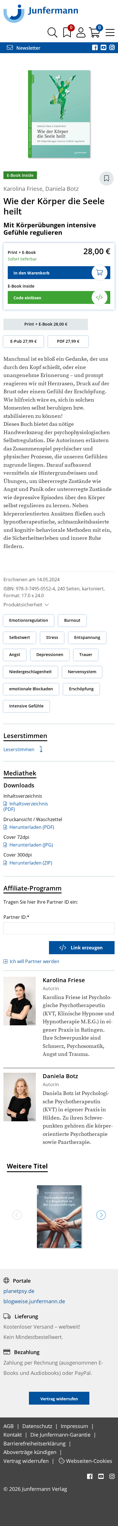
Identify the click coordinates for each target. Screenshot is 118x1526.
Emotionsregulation (28, 620)
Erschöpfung (81, 688)
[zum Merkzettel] (67, 34)
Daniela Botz (61, 188)
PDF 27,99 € (68, 341)
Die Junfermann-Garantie (61, 1434)
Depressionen (49, 654)
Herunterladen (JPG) (30, 845)
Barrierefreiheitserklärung (35, 1443)
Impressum (75, 1426)
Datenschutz (38, 1426)
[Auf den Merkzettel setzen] (106, 178)
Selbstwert (19, 637)
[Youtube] (104, 48)
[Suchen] (53, 34)
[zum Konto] (81, 34)
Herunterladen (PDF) (31, 827)
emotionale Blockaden (31, 688)
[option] (59, 1214)
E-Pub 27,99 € (23, 341)
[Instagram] (112, 48)
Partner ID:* (16, 917)
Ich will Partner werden (34, 961)
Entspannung (87, 637)
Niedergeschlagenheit (30, 671)
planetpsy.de (18, 1291)
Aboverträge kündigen (30, 1452)
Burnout (72, 620)
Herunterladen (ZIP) (30, 863)
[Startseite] (40, 13)
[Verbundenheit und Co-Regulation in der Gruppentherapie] (59, 1217)
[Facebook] (95, 48)
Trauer (85, 654)
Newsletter (27, 48)
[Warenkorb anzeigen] (95, 34)
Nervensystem (82, 671)
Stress (52, 637)
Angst (14, 654)
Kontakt (13, 1434)
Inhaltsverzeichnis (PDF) (25, 806)
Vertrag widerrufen (26, 1460)
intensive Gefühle (26, 706)
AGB (9, 1426)
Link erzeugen (87, 948)
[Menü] (110, 34)
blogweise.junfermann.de (34, 1301)
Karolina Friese (22, 188)
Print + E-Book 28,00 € (45, 324)
